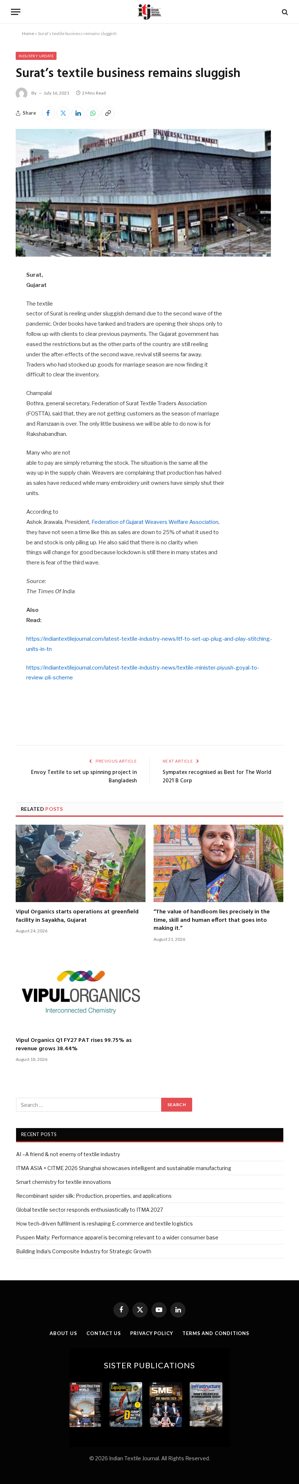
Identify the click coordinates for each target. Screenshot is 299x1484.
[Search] (284, 12)
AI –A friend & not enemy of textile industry (68, 1154)
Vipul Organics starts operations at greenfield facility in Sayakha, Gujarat (77, 916)
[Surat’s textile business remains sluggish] (143, 255)
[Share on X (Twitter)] (63, 113)
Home (28, 33)
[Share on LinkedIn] (78, 113)
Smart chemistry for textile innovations (63, 1182)
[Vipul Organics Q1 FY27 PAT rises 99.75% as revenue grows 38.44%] (80, 992)
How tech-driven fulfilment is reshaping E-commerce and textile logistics (104, 1223)
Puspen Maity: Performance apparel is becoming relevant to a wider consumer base (117, 1237)
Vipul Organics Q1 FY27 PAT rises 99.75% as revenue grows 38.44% (74, 1044)
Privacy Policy (151, 1333)
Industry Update (36, 56)
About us (63, 1333)
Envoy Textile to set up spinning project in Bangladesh (84, 777)
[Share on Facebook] (48, 113)
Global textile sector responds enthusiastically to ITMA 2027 (89, 1210)
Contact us (103, 1333)
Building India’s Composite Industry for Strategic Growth (83, 1251)
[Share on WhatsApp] (93, 113)
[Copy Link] (107, 113)
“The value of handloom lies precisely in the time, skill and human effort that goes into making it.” (212, 920)
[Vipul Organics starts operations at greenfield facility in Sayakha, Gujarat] (80, 863)
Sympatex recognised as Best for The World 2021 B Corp (217, 777)
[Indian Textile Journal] (149, 12)
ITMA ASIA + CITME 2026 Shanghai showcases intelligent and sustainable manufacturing (123, 1168)
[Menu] (15, 12)
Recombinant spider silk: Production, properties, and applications (94, 1196)
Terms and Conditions (215, 1333)
